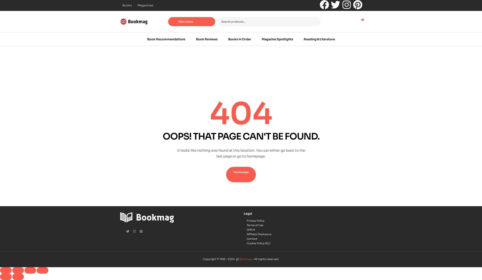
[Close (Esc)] (42, 270)
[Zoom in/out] (6, 270)
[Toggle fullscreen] (18, 270)
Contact (252, 238)
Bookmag (245, 259)
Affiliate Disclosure (259, 234)
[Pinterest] (357, 4)
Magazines (145, 5)
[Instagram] (346, 4)
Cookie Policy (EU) (258, 243)
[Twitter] (335, 4)
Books (127, 5)
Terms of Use (255, 225)
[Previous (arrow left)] (6, 277)
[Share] (30, 270)
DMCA (251, 229)
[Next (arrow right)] (18, 277)
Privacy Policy (255, 220)
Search (315, 21)
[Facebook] (324, 4)
